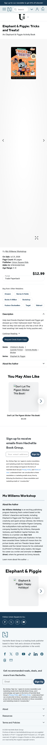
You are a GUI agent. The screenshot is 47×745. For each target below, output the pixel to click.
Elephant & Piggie (17, 356)
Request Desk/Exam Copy (16, 339)
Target (28, 305)
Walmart (39, 305)
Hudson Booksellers (12, 305)
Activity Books (31, 349)
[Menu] (4, 9)
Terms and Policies (11, 722)
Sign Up (35, 454)
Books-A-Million (11, 299)
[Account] (37, 9)
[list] (23, 140)
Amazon (8, 294)
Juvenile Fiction (16, 349)
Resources (7, 715)
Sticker (13, 352)
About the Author (10, 363)
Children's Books (17, 347)
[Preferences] (32, 9)
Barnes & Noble (22, 294)
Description (8, 313)
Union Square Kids (20, 262)
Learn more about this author (15, 559)
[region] (23, 401)
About (5, 709)
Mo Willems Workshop (15, 251)
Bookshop (26, 299)
